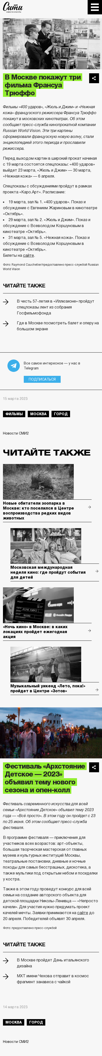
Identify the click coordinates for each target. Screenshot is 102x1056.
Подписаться (42, 379)
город (61, 414)
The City (13, 7)
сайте (28, 255)
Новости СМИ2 (16, 433)
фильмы (14, 414)
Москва (38, 414)
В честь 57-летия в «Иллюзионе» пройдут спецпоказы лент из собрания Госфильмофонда (55, 307)
